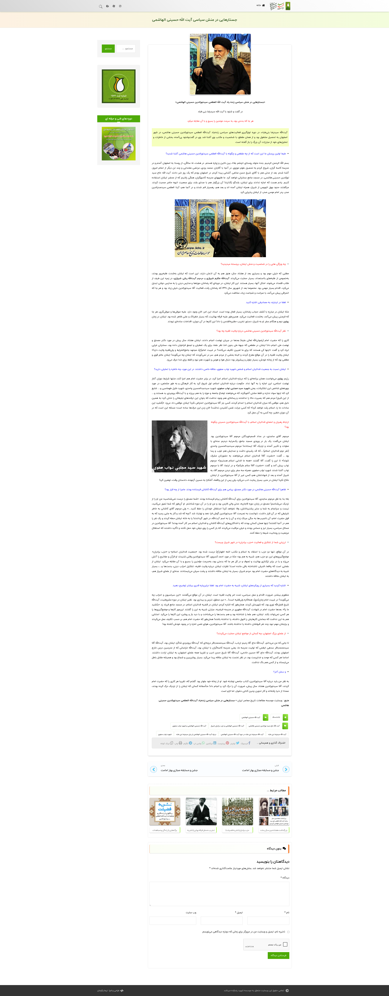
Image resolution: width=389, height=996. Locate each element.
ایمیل (239, 912)
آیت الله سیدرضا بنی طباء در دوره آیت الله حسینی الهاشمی (242, 734)
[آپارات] (114, 6)
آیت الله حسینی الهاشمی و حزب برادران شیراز (227, 726)
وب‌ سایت (191, 912)
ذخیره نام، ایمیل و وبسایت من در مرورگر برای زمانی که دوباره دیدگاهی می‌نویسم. (243, 931)
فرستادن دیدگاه (278, 955)
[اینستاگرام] (120, 6)
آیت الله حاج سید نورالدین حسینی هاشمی (264, 726)
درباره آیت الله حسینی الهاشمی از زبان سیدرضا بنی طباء (196, 734)
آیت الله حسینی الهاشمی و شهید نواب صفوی (189, 726)
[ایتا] (107, 6)
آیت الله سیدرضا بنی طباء (277, 734)
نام (286, 912)
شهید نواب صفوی (165, 734)
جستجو (108, 48)
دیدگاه (285, 877)
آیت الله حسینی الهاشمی (251, 717)
